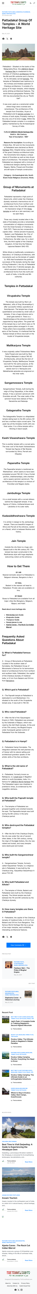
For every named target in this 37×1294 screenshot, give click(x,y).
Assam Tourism (9, 1198)
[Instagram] (21, 1290)
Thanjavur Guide (12, 620)
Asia (3, 1141)
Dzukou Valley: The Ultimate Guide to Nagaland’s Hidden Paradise (22, 1041)
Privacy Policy (25, 1283)
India (13, 12)
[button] (3, 3)
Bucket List (14, 1034)
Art (33, 267)
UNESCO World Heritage (20, 782)
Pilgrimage (26, 12)
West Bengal (13, 1141)
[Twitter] (18, 1290)
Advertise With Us (12, 1286)
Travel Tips (30, 1018)
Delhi (16, 841)
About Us (8, 1283)
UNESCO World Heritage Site (22, 132)
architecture (24, 74)
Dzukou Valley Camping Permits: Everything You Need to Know (22, 1059)
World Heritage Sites (9, 13)
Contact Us (16, 1283)
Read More (28, 1162)
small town (18, 777)
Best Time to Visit (16, 1017)
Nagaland (30, 1017)
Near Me (24, 1088)
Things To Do (15, 1018)
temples (26, 79)
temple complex (24, 114)
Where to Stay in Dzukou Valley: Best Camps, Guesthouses (20, 1095)
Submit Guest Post (24, 1286)
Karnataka (19, 12)
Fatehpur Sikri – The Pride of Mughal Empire (22, 970)
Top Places (22, 1018)
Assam (4, 1195)
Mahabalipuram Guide (14, 615)
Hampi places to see (14, 622)
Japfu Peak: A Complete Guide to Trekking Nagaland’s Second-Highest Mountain (23, 1023)
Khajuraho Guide (12, 617)
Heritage (6, 150)
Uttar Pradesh (18, 963)
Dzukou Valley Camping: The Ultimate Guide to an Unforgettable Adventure (22, 1077)
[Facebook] (15, 1290)
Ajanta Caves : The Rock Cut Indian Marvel (16, 1246)
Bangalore (10, 681)
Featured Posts (7, 12)
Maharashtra (9, 993)
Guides (24, 1017)
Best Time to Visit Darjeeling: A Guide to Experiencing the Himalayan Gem (17, 1147)
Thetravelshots (11, 1161)
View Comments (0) (17, 945)
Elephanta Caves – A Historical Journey (13, 999)
